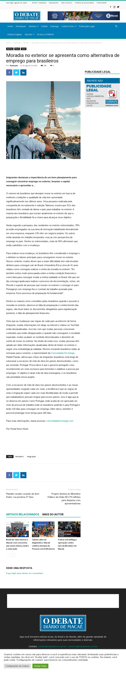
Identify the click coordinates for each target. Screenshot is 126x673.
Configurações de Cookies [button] (17, 666)
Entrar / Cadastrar (39, 3)
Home (10, 26)
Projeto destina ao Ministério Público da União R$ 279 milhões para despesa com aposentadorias (64, 498)
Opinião (28, 34)
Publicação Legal (86, 26)
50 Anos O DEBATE (45, 34)
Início (8, 42)
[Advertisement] (43, 167)
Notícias (32, 26)
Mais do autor (52, 514)
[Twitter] (118, 7)
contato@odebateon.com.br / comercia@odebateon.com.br (67, 646)
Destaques (21, 26)
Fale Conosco (66, 3)
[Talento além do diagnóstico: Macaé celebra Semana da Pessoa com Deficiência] (43, 529)
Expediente (53, 3)
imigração (31, 456)
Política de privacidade (84, 3)
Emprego (54, 26)
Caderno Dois (67, 26)
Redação (14, 65)
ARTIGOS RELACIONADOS (22, 514)
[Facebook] (110, 7)
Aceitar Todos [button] (40, 666)
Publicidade (101, 3)
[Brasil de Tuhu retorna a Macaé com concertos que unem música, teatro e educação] (17, 529)
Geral (24, 49)
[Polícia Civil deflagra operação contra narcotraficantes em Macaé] (69, 529)
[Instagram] (114, 7)
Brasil (26, 42)
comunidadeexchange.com (59, 421)
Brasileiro (20, 456)
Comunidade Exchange (63, 353)
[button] (116, 26)
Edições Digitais (15, 34)
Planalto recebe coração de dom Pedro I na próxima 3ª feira (22, 495)
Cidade (44, 26)
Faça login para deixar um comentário (24, 573)
